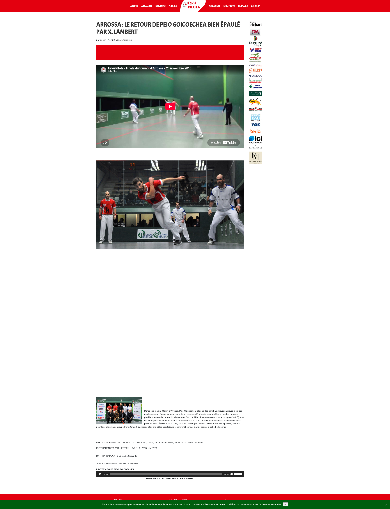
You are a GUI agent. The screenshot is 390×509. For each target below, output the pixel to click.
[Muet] (231, 474)
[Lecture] (100, 474)
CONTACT (255, 6)
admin (103, 40)
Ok (285, 504)
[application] (170, 474)
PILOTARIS (243, 6)
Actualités (127, 40)
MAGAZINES (214, 6)
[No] (386, 504)
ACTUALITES (146, 6)
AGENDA (173, 6)
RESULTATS (161, 6)
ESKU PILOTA (229, 6)
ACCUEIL (134, 6)
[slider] (238, 473)
